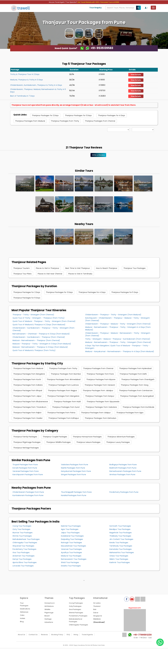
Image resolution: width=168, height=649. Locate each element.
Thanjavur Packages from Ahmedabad (63, 379)
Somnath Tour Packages (120, 526)
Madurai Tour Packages (71, 556)
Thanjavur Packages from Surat (66, 407)
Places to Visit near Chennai (50, 273)
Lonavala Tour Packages (23, 566)
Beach (47, 616)
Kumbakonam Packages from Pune (28, 495)
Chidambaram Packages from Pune (28, 492)
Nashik (123, 183)
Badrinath (84, 204)
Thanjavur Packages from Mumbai (66, 374)
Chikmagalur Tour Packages (25, 542)
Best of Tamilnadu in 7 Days (22, 96)
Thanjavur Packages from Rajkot (27, 412)
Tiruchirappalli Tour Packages (84, 236)
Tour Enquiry (95, 7)
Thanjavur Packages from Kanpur (99, 396)
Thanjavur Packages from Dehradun (100, 418)
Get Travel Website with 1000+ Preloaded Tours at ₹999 (98, 2)
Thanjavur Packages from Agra (129, 412)
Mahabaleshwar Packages (75, 620)
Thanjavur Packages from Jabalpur (98, 390)
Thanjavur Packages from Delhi (133, 374)
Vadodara (103, 183)
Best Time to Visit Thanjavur (77, 268)
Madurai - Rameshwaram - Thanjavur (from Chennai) (36, 340)
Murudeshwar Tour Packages (73, 546)
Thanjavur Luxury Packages (118, 442)
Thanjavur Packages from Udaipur (96, 412)
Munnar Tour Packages (22, 532)
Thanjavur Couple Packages (55, 436)
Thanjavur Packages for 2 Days (45, 115)
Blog (22, 621)
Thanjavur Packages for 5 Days (124, 292)
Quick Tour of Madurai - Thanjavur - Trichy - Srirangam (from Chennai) (44, 321)
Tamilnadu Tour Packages (120, 546)
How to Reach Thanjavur (106, 268)
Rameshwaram (103, 204)
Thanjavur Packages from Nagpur (62, 390)
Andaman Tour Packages (23, 556)
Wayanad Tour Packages (23, 546)
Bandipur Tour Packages (119, 529)
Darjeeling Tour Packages (72, 539)
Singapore (97, 616)
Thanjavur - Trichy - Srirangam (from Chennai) (33, 314)
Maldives (97, 619)
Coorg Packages (76, 603)
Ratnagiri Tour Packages (71, 542)
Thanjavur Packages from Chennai (100, 121)
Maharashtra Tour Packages (121, 552)
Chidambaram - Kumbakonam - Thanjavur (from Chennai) (39, 337)
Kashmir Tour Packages (119, 562)
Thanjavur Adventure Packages (121, 436)
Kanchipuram (84, 183)
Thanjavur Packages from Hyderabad (135, 368)
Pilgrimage (49, 612)
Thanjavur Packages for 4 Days (111, 115)
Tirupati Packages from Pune (25, 464)
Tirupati (25, 183)
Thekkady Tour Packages (120, 536)
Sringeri (44, 204)
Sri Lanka (96, 603)
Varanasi (64, 183)
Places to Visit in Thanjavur (47, 268)
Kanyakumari (143, 183)
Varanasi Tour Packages (71, 549)
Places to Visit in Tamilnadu (80, 273)
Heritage (48, 619)
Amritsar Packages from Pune (122, 474)
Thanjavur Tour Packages (134, 268)
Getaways (24, 612)
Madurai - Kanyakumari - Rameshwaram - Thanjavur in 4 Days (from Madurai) (119, 351)
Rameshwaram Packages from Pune (125, 471)
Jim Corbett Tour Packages (121, 539)
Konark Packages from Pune (25, 468)
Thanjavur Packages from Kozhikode (138, 407)
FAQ (68, 634)
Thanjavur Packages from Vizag (134, 385)
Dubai (95, 612)
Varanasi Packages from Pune (26, 471)
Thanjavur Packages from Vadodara (101, 407)
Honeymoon (50, 603)
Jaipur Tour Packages (70, 532)
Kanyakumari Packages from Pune (76, 471)
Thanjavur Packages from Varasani (100, 385)
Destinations (25, 609)
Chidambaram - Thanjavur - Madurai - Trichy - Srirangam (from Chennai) (118, 324)
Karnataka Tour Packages (120, 549)
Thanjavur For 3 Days (79, 33)
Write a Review (98, 155)
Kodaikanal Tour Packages (72, 536)
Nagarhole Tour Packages (120, 532)
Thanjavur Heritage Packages (26, 448)
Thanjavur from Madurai (89, 33)
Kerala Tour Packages (118, 542)
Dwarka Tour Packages (71, 566)
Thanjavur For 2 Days (69, 33)
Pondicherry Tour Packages (123, 236)
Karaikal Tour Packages (103, 236)
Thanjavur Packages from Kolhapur (63, 418)
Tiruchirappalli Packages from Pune (76, 492)
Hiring (76, 634)
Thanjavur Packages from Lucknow (63, 385)
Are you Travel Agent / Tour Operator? (63, 2)
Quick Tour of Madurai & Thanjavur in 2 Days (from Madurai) (39, 324)
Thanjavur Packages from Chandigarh (137, 379)
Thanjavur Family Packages (25, 436)
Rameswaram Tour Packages (73, 559)
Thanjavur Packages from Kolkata (28, 385)
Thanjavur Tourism (21, 268)
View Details (136, 75)
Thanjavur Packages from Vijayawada (103, 401)
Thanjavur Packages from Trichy (65, 121)
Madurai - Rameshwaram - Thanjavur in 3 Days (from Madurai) (40, 347)
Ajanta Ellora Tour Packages (25, 562)
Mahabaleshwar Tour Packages (26, 539)
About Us (21, 634)
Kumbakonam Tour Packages (64, 236)
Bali (94, 609)
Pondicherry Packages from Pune (123, 492)
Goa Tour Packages (21, 552)
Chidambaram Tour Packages (44, 236)
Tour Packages (24, 604)
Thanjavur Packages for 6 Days (26, 298)
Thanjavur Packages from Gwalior (28, 418)
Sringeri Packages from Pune (73, 474)
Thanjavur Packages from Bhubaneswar (30, 401)
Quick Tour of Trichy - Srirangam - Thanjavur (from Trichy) (38, 318)
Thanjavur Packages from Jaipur (27, 396)
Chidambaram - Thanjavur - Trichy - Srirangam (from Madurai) (113, 314)
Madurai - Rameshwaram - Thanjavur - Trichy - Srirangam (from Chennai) (118, 342)
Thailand (96, 606)
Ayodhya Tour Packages (71, 552)
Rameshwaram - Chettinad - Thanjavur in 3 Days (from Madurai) (41, 334)
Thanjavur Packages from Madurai (30, 121)
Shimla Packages (76, 612)
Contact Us (33, 634)
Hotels (22, 618)
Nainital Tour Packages (71, 526)
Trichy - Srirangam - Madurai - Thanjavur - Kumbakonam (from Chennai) (117, 339)
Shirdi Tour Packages (70, 562)
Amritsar (123, 204)
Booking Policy (57, 634)
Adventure (49, 622)
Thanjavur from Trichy (98, 33)
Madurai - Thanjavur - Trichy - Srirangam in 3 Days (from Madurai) (42, 343)
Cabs (22, 615)
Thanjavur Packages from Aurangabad (137, 396)
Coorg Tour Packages (22, 526)
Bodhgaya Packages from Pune (123, 464)
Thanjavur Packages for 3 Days (78, 115)
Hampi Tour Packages (22, 559)
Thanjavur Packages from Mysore (100, 379)
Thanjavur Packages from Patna (61, 412)
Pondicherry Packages (78, 616)
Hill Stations (49, 606)
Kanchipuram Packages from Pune (28, 474)
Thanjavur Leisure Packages (88, 442)
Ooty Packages (75, 606)
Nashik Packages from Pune (73, 468)
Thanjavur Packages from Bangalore (29, 374)
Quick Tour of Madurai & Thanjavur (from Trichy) (34, 350)
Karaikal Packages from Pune (73, 495)
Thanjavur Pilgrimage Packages (26, 442)
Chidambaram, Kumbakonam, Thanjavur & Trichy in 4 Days (36, 85)
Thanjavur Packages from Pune (100, 374)
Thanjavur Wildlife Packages (58, 442)
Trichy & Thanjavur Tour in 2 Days (24, 74)
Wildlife (47, 609)
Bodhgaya (64, 204)
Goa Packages (75, 609)
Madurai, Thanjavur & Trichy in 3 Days (26, 79)
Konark (44, 183)
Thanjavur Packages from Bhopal (27, 390)
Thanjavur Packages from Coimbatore (136, 390)
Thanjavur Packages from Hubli (67, 401)
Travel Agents (87, 634)
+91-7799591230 (142, 634)
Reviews (44, 634)
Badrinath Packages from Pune (122, 468)
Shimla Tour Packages (22, 536)
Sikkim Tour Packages (118, 559)
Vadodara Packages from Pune (74, 464)
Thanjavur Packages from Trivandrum (29, 407)
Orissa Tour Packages (118, 556)
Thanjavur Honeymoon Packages (87, 436)
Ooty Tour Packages (21, 529)
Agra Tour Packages (69, 529)
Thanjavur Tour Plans (22, 273)
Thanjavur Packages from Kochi (27, 379)
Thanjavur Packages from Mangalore (63, 396)
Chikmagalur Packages (78, 625)
